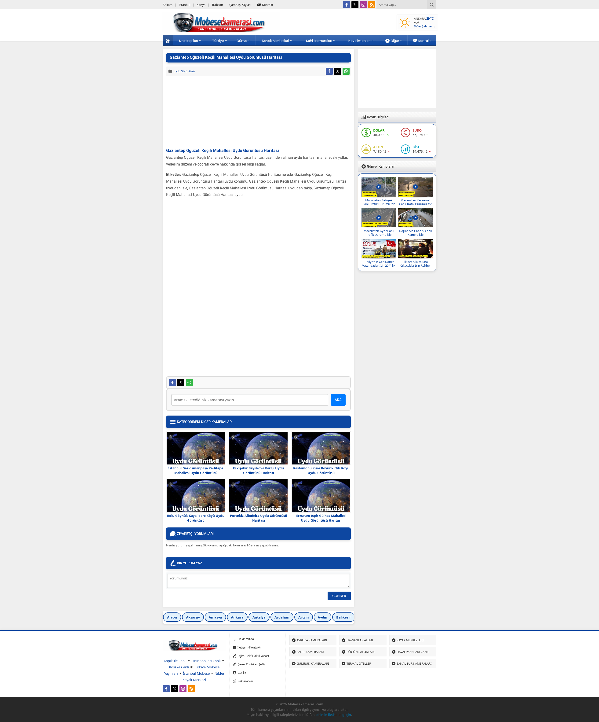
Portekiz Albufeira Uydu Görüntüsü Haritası (258, 518)
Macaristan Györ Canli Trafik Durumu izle (379, 232)
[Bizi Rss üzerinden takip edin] (371, 4)
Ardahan (281, 617)
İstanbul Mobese (196, 673)
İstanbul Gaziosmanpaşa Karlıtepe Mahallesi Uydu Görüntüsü (195, 470)
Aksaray (193, 617)
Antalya (259, 617)
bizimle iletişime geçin (333, 714)
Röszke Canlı (179, 667)
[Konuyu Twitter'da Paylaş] (337, 71)
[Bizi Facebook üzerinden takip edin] (346, 4)
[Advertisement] (258, 112)
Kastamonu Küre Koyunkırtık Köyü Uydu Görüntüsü (321, 470)
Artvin (303, 617)
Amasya (215, 617)
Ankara (237, 617)
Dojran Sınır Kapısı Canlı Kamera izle (415, 232)
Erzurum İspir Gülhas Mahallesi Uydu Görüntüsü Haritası (321, 518)
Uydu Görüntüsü (184, 71)
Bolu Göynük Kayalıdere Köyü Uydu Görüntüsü (195, 518)
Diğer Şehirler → (425, 26)
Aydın (322, 617)
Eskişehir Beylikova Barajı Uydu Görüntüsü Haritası (258, 470)
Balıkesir (343, 617)
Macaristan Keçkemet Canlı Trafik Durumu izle (415, 202)
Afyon (172, 617)
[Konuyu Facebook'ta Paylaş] (329, 71)
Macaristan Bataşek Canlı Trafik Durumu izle (378, 202)
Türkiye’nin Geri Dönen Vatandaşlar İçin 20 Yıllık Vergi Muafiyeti (378, 265)
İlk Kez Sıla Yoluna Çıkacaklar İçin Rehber (415, 263)
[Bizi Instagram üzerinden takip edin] (363, 4)
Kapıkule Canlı (175, 660)
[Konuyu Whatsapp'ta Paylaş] (346, 71)
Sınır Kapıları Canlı (206, 660)
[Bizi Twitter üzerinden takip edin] (354, 4)
